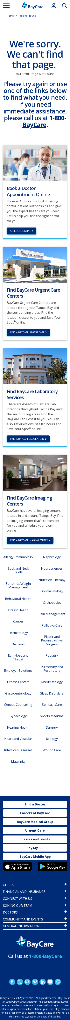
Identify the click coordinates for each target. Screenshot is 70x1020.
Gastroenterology (18, 693)
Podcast (58, 982)
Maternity (18, 761)
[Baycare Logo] (32, 6)
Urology (52, 739)
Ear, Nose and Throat (18, 657)
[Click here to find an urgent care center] (35, 264)
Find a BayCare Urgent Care (27, 332)
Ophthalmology (51, 591)
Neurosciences (52, 568)
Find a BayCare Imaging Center (29, 540)
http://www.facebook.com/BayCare (12, 982)
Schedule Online (20, 231)
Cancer (18, 621)
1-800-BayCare (44, 121)
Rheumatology (52, 682)
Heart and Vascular (18, 739)
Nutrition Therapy (51, 580)
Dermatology (18, 633)
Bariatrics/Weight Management (18, 585)
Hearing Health (18, 727)
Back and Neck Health (18, 570)
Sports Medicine (52, 716)
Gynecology (18, 716)
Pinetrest (35, 982)
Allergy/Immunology (18, 557)
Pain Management (51, 614)
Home (10, 15)
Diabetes (18, 644)
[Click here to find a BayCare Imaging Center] (35, 472)
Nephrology (52, 557)
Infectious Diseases (18, 750)
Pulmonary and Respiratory (52, 669)
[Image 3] (17, 866)
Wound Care (52, 750)
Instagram (27, 982)
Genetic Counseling (18, 704)
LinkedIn (42, 982)
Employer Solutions (18, 670)
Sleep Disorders (51, 693)
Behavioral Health (18, 599)
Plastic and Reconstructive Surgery (52, 640)
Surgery (52, 727)
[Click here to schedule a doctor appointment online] (35, 163)
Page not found (27, 15)
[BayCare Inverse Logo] (35, 942)
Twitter (20, 982)
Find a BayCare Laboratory (27, 438)
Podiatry (52, 655)
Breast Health (18, 610)
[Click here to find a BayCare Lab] (35, 366)
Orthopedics (52, 602)
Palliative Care (52, 625)
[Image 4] (52, 866)
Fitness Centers (18, 682)
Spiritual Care (52, 704)
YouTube (50, 982)
